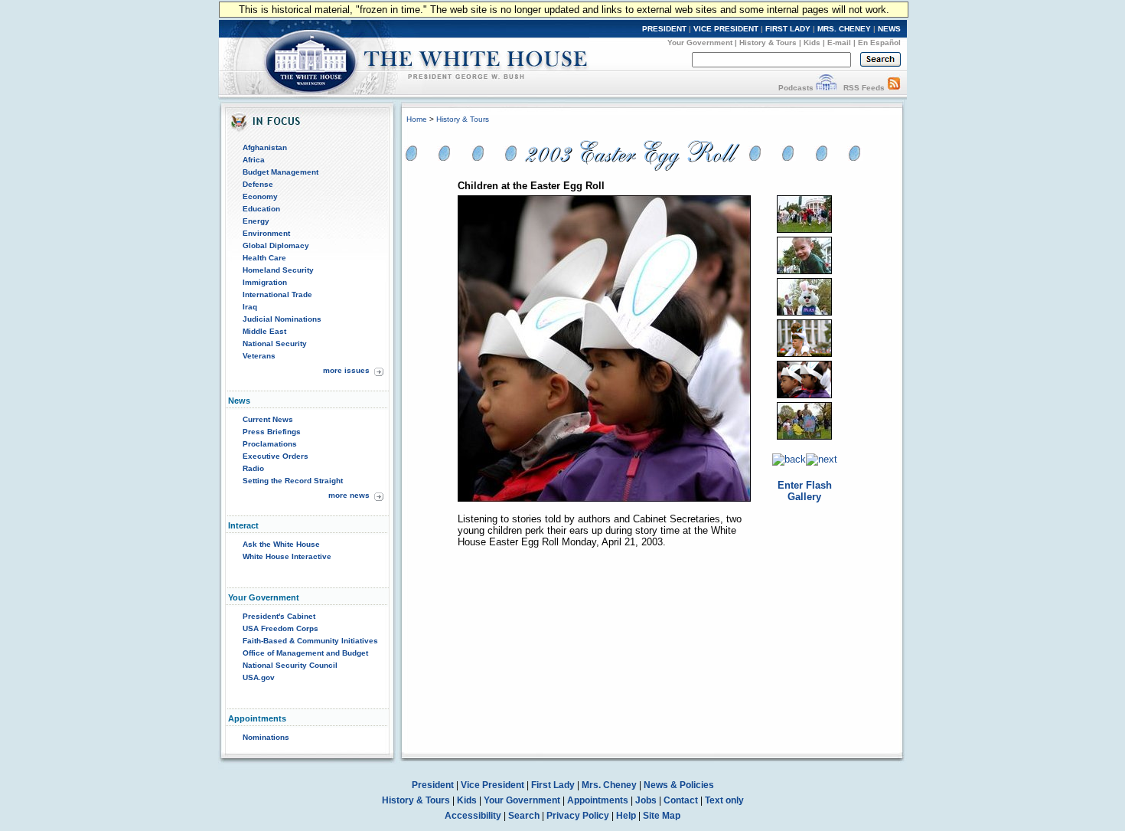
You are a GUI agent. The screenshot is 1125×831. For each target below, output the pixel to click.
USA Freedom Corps (280, 628)
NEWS (889, 29)
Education (261, 208)
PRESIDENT (664, 29)
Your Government (699, 42)
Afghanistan (265, 147)
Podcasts (796, 87)
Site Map (661, 815)
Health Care (264, 258)
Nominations (266, 737)
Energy (256, 221)
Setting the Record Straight (293, 480)
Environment (266, 233)
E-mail (839, 42)
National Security (275, 343)
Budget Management (280, 172)
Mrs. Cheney (609, 785)
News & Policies (679, 785)
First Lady (553, 785)
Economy (260, 196)
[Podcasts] (826, 87)
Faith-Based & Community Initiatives (310, 640)
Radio (253, 468)
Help (626, 815)
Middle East (264, 331)
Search (524, 815)
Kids (812, 42)
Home (416, 119)
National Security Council (290, 665)
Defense (258, 184)
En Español (879, 42)
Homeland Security (278, 270)
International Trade (277, 294)
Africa (254, 159)
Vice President (492, 785)
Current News (268, 419)
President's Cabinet (279, 616)
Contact (681, 800)
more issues (346, 370)
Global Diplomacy (276, 245)
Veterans (259, 356)
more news (349, 495)
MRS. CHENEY (844, 29)
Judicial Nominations (282, 319)
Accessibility (473, 815)
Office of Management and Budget (305, 653)
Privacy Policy (577, 815)
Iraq (250, 307)
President (433, 785)
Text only (724, 800)
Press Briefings (272, 431)
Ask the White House (281, 544)
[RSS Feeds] (894, 87)
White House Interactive (287, 556)
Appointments (597, 800)
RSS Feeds (864, 87)
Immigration (265, 282)
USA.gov (259, 677)
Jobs (646, 800)
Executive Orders (275, 456)
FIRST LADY (787, 29)
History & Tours (768, 42)
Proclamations (270, 444)
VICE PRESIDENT (725, 29)
